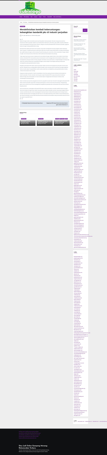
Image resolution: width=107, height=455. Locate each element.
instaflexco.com (77, 140)
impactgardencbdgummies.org (80, 410)
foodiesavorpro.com (78, 166)
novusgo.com (76, 174)
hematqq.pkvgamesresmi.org (30, 437)
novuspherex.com (77, 123)
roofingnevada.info (78, 228)
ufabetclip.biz (77, 290)
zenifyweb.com (77, 190)
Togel (40, 16)
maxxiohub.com (77, 117)
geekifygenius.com (78, 185)
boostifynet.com (77, 129)
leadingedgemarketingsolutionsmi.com (82, 332)
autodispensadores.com (79, 223)
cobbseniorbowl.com (78, 348)
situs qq (75, 77)
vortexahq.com (77, 113)
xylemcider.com (77, 404)
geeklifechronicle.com (78, 163)
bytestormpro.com (78, 175)
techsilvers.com (77, 375)
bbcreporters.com (77, 329)
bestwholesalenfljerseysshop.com (81, 336)
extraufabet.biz (77, 302)
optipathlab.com (77, 96)
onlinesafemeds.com (78, 285)
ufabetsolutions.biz (78, 305)
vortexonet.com (77, 102)
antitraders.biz (77, 342)
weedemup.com (77, 218)
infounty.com (77, 361)
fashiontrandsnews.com (79, 328)
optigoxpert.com (77, 134)
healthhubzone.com (78, 272)
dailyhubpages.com (78, 206)
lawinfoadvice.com (78, 382)
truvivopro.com (77, 110)
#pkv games (38, 35)
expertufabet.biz (77, 291)
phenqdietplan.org (78, 383)
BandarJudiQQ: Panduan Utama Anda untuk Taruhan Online (61, 122)
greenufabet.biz (77, 299)
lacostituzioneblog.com (79, 396)
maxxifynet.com (77, 104)
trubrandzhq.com (77, 128)
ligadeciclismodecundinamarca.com (81, 234)
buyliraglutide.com (78, 283)
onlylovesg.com (77, 202)
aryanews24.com (77, 344)
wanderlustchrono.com (79, 177)
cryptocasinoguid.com (78, 331)
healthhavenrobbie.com (79, 196)
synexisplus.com (77, 101)
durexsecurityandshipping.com (80, 351)
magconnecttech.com (78, 188)
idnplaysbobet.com (78, 207)
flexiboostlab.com (77, 144)
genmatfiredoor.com (78, 193)
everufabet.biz (77, 321)
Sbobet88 (49, 16)
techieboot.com (77, 266)
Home (21, 16)
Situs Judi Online (57, 16)
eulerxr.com (76, 183)
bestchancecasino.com (79, 220)
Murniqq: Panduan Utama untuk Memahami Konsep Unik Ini (80, 54)
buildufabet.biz (77, 324)
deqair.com (76, 374)
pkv (19, 431)
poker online (24, 434)
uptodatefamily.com (78, 391)
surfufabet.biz (77, 309)
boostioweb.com (77, 93)
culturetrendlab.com (78, 179)
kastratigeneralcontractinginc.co (81, 334)
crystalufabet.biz (77, 318)
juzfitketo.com (77, 407)
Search (76, 26)
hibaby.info (76, 215)
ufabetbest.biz (77, 310)
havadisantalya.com (78, 263)
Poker (44, 16)
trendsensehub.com (78, 180)
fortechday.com (77, 245)
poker (75, 69)
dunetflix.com (77, 386)
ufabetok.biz (76, 320)
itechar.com (76, 269)
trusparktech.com (77, 126)
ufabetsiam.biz (77, 294)
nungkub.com (77, 401)
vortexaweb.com (77, 120)
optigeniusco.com (77, 121)
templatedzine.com (78, 380)
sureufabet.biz (77, 312)
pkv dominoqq (77, 76)
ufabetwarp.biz (77, 288)
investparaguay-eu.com (79, 363)
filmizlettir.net (96, 421)
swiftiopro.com (77, 147)
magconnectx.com (78, 229)
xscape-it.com (77, 345)
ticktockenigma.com (78, 182)
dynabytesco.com (77, 156)
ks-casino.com (77, 367)
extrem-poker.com (78, 366)
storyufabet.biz (77, 315)
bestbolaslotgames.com (79, 210)
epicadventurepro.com (78, 169)
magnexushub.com (78, 278)
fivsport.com (76, 378)
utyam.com (76, 394)
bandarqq (76, 74)
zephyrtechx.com (77, 133)
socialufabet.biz (77, 307)
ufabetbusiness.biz (78, 297)
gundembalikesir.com (78, 267)
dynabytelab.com (77, 98)
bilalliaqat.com (77, 221)
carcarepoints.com (78, 369)
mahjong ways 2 (35, 434)
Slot (31, 16)
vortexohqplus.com (78, 145)
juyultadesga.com (77, 356)
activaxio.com (77, 155)
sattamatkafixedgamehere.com (80, 212)
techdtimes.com (77, 264)
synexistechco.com (78, 109)
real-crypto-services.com (79, 358)
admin (24, 35)
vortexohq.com (77, 167)
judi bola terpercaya (32, 431)
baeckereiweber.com (78, 256)
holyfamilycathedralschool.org (80, 237)
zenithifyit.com (77, 115)
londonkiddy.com (77, 239)
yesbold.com (76, 270)
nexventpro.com (77, 131)
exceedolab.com (77, 153)
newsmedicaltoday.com (79, 226)
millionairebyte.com (78, 244)
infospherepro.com (78, 164)
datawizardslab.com (78, 160)
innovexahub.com (77, 106)
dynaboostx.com (77, 139)
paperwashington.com (78, 217)
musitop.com (76, 393)
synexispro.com (77, 231)
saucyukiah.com (81, 421)
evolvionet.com (77, 99)
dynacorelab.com (77, 107)
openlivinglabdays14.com (79, 337)
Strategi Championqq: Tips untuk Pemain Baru (44, 122)
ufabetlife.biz (77, 304)
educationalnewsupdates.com (80, 90)
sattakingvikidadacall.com (79, 209)
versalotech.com (77, 150)
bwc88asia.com (77, 364)
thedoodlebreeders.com (79, 371)
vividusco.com (77, 112)
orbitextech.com (77, 187)
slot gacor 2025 (24, 431)
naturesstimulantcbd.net (79, 412)
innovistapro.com (77, 142)
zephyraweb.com (77, 118)
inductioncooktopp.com (79, 225)
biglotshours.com (77, 282)
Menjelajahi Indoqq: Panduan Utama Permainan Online (25, 122)
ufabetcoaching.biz (78, 241)
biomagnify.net (77, 415)
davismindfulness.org (78, 242)
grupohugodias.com (78, 372)
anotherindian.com (78, 402)
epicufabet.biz (77, 317)
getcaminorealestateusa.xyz (80, 247)
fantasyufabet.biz (78, 293)
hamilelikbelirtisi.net (78, 148)
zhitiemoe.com (77, 399)
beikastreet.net (88, 421)
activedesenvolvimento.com (80, 204)
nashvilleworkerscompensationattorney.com (83, 236)
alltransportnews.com (78, 326)
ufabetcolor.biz (77, 301)
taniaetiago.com (77, 405)
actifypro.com (77, 137)
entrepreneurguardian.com (79, 214)
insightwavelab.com (78, 171)
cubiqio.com (76, 161)
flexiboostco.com (77, 91)
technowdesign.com (78, 350)
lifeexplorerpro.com (78, 172)
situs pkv (76, 72)
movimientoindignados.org (79, 388)
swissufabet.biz (77, 296)
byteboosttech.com (78, 277)
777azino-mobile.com (78, 347)
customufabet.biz (77, 313)
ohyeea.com (76, 397)
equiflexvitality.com (78, 201)
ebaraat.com (76, 274)
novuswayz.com (77, 136)
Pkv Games (26, 16)
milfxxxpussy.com (77, 390)
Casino (35, 16)
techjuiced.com (77, 275)
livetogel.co (76, 191)
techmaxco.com (77, 152)
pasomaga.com (77, 409)
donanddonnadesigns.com (79, 198)
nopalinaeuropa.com (78, 413)
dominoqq (76, 71)
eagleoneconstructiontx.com (80, 199)
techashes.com (77, 259)
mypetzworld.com (77, 359)
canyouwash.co (77, 261)
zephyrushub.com (77, 94)
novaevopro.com (77, 125)
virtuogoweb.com (77, 280)
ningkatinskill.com (77, 377)
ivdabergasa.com (77, 355)
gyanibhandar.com (78, 286)
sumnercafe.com (77, 385)
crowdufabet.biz (77, 323)
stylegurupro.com (77, 158)
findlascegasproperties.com (79, 194)
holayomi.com (77, 233)
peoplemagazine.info (78, 258)
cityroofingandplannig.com (79, 353)
